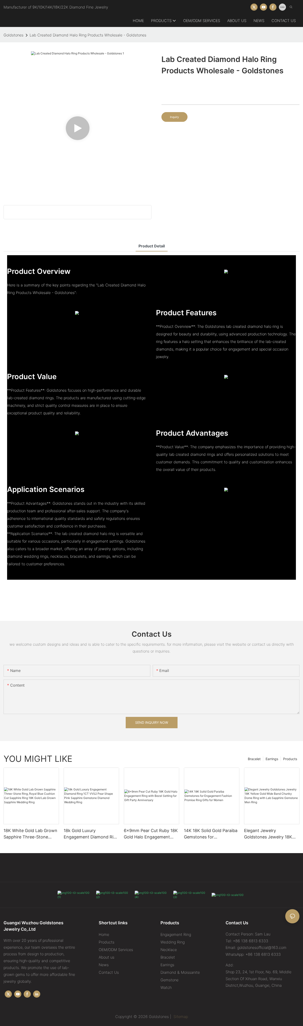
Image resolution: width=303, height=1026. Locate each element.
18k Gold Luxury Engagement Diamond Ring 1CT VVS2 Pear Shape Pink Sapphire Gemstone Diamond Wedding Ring (91, 834)
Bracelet (254, 759)
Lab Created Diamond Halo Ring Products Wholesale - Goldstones (88, 35)
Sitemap (180, 1016)
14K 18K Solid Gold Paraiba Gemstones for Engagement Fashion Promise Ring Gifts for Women (210, 834)
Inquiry (174, 117)
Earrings (272, 759)
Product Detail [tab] (151, 246)
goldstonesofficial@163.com (261, 947)
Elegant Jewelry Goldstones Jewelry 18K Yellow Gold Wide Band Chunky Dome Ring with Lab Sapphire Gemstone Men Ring (268, 834)
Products (290, 759)
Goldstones (13, 35)
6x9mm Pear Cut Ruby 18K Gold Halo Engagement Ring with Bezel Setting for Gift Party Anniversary (151, 834)
